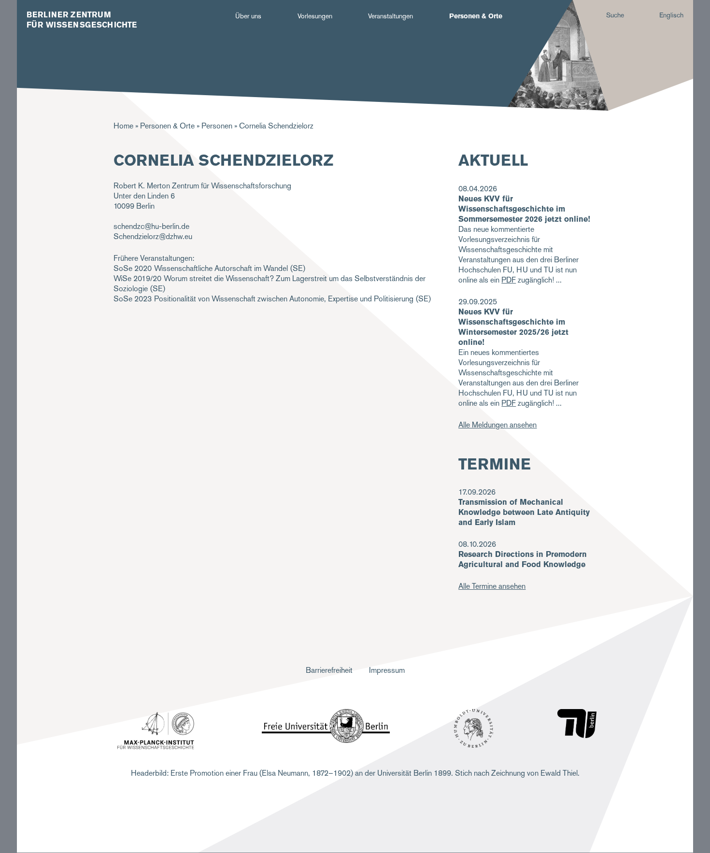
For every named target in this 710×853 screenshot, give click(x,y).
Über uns (248, 16)
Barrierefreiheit (329, 670)
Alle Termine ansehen (491, 586)
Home (123, 126)
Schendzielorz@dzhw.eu (153, 236)
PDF (508, 280)
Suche (615, 15)
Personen (216, 126)
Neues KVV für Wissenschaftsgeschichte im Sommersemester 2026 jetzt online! (524, 209)
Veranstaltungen (390, 16)
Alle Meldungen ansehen (497, 425)
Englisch (671, 15)
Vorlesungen (315, 16)
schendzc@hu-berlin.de (151, 226)
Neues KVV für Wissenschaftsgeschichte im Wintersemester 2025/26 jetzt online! (513, 327)
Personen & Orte (475, 16)
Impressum (387, 670)
